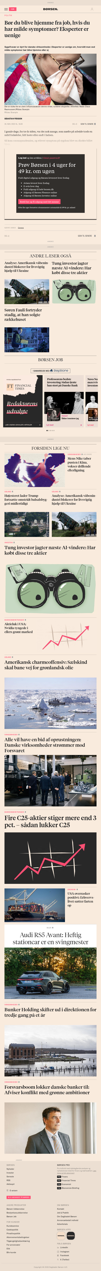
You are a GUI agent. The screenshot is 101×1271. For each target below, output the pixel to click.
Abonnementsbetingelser (18, 1237)
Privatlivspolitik (13, 1233)
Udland (7, 491)
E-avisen (13, 1190)
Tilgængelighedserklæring (18, 1241)
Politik (8, 15)
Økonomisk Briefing (68, 1188)
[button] (92, 9)
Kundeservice (13, 1226)
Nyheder (10, 1169)
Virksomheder (74, 454)
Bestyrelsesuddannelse (17, 1212)
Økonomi (72, 889)
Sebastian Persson (13, 118)
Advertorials (62, 1224)
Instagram (64, 1251)
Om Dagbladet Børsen (67, 1216)
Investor (8, 542)
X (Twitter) (64, 1259)
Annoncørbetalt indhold (67, 1220)
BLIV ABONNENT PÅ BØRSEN (18, 1197)
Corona (21, 228)
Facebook (64, 1255)
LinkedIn (64, 1247)
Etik (8, 1248)
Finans (63, 1176)
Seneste (10, 1176)
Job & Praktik (63, 1212)
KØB (12, 9)
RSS (8, 1180)
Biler (49, 928)
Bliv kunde (11, 1252)
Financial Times (67, 1180)
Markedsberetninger (14, 620)
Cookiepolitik (12, 1229)
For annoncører (13, 1245)
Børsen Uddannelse (15, 1209)
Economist (64, 1184)
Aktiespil (10, 1184)
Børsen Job (11, 1216)
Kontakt (60, 1209)
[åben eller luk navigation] (6, 9)
